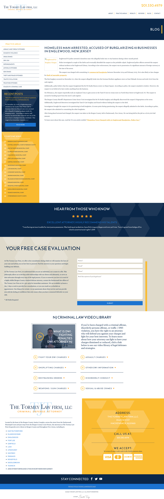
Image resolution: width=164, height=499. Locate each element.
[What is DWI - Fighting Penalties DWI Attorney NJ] (54, 349)
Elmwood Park (14, 434)
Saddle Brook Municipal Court (17, 189)
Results (132, 13)
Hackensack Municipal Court (17, 165)
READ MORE (20, 125)
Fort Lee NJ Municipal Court (16, 158)
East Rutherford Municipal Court (18, 148)
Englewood (13, 437)
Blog (149, 13)
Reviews (141, 13)
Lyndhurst (12, 450)
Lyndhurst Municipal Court (16, 172)
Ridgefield (12, 459)
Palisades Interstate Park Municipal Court (21, 179)
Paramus (11, 456)
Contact (157, 13)
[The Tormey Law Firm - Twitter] (96, 478)
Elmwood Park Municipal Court (18, 151)
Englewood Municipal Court (17, 155)
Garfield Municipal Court (16, 162)
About (110, 13)
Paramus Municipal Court (16, 182)
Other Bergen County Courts (17, 196)
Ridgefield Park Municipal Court (18, 186)
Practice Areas (121, 13)
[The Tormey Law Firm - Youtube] (100, 478)
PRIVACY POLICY (74, 487)
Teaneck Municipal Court (16, 192)
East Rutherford (15, 431)
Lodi (10, 447)
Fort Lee (11, 440)
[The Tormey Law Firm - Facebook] (91, 478)
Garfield (12, 443)
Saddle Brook (14, 462)
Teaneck (11, 466)
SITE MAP (93, 487)
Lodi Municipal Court (14, 169)
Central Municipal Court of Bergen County (22, 145)
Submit (110, 303)
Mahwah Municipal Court (16, 175)
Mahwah (11, 453)
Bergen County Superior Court (18, 141)
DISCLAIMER (84, 487)
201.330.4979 (151, 5)
